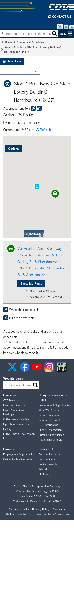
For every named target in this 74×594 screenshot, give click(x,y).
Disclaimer (59, 509)
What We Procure (49, 410)
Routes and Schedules (30, 42)
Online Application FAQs (17, 459)
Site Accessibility (19, 509)
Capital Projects (48, 464)
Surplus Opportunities (51, 435)
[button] (55, 193)
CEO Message (11, 400)
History (7, 429)
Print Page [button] (14, 61)
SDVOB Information (50, 430)
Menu (63, 33)
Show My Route (31, 283)
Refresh (45, 130)
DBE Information (48, 425)
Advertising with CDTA (52, 439)
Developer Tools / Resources (52, 514)
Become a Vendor (49, 415)
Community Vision (49, 454)
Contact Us (61, 16)
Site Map (10, 514)
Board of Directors (14, 405)
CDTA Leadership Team (17, 419)
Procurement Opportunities (55, 405)
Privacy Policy (40, 509)
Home (8, 42)
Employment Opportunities (19, 454)
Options (13, 148)
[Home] (61, 6)
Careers (8, 449)
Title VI (43, 469)
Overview (10, 395)
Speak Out (46, 449)
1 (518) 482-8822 (50, 501)
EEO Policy (45, 474)
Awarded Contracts (50, 420)
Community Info (48, 459)
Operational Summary (16, 424)
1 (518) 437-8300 (44, 496)
